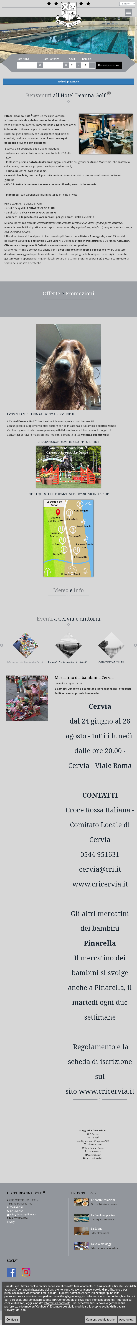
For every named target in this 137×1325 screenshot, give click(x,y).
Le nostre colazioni (103, 1200)
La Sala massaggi (101, 1244)
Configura (12, 1319)
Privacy (11, 1221)
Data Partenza (51, 58)
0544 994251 (16, 1207)
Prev (6, 40)
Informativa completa (57, 1303)
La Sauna (96, 1228)
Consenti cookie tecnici (100, 1319)
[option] (25, 649)
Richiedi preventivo (109, 65)
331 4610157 (16, 1211)
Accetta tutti (126, 1319)
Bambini (87, 58)
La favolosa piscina (103, 1215)
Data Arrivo (23, 58)
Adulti (72, 58)
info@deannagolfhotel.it (22, 1214)
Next (130, 40)
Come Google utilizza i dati (74, 1299)
